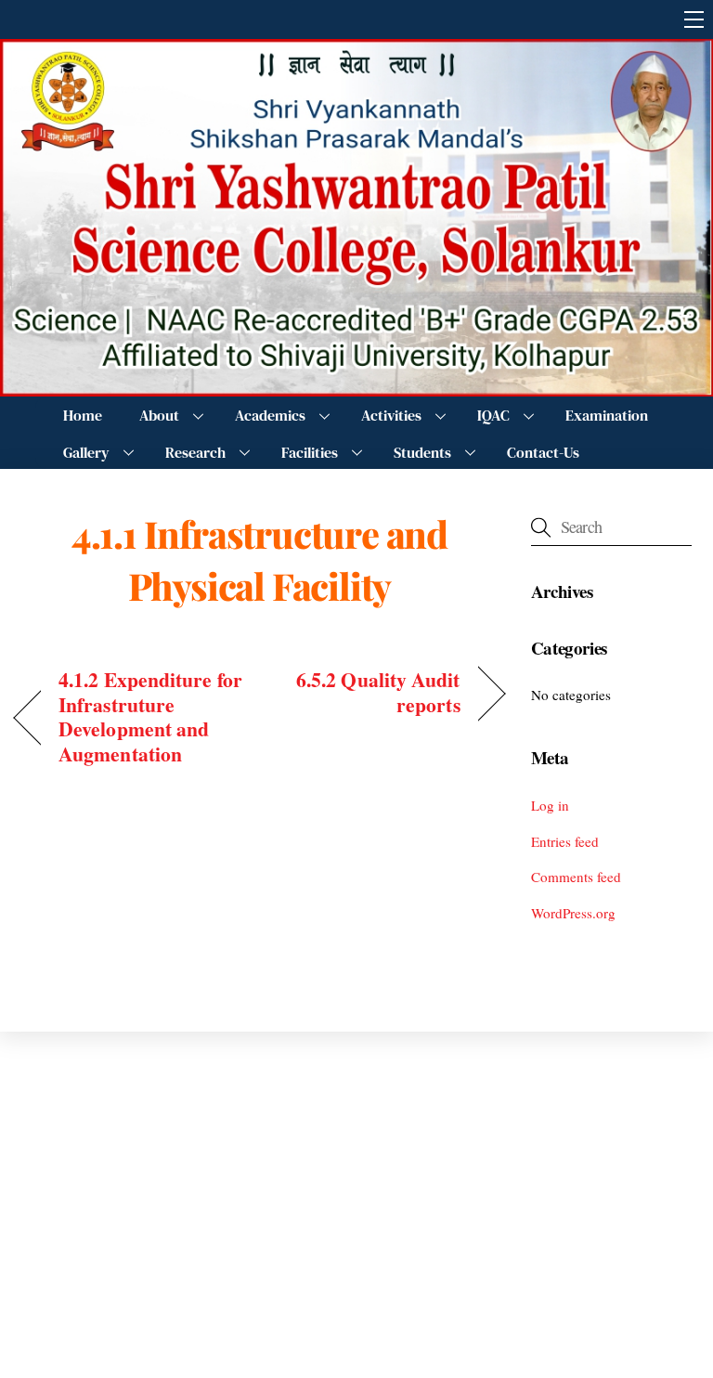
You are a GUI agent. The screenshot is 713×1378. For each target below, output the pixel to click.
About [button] (159, 415)
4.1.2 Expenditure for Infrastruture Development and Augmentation (150, 717)
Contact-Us (543, 452)
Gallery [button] (86, 452)
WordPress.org (573, 913)
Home (82, 415)
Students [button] (422, 452)
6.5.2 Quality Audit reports (367, 692)
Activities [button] (391, 415)
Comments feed (576, 876)
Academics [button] (270, 415)
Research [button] (195, 452)
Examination (606, 415)
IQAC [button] (493, 415)
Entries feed (565, 841)
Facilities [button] (309, 452)
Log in (550, 805)
